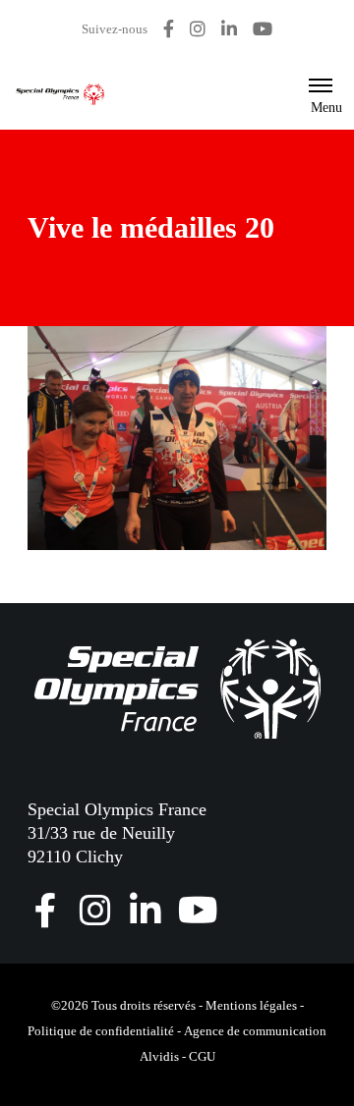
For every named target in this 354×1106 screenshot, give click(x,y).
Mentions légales (251, 1005)
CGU (202, 1056)
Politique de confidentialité (101, 1030)
